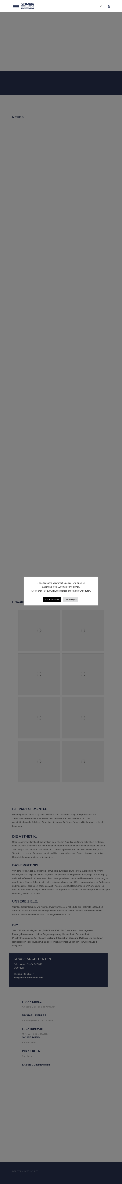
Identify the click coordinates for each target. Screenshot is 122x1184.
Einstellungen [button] (70, 599)
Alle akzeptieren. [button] (52, 599)
